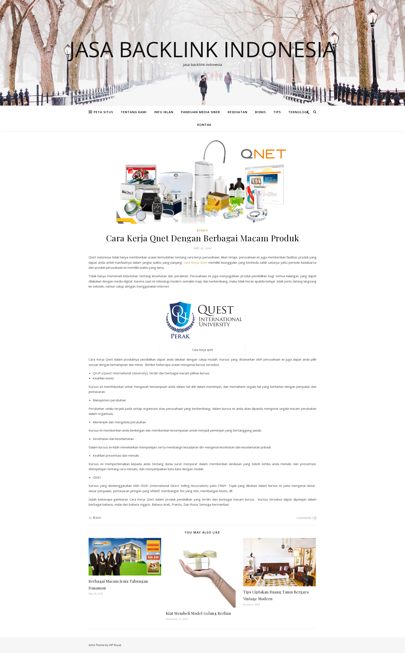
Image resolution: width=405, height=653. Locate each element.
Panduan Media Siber (200, 112)
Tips (277, 112)
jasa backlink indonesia (202, 49)
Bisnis (97, 518)
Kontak (204, 124)
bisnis (260, 112)
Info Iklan (163, 112)
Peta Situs (103, 112)
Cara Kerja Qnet (195, 262)
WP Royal (115, 645)
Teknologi (298, 112)
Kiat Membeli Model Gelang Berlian (198, 613)
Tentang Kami (134, 112)
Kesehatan (237, 112)
